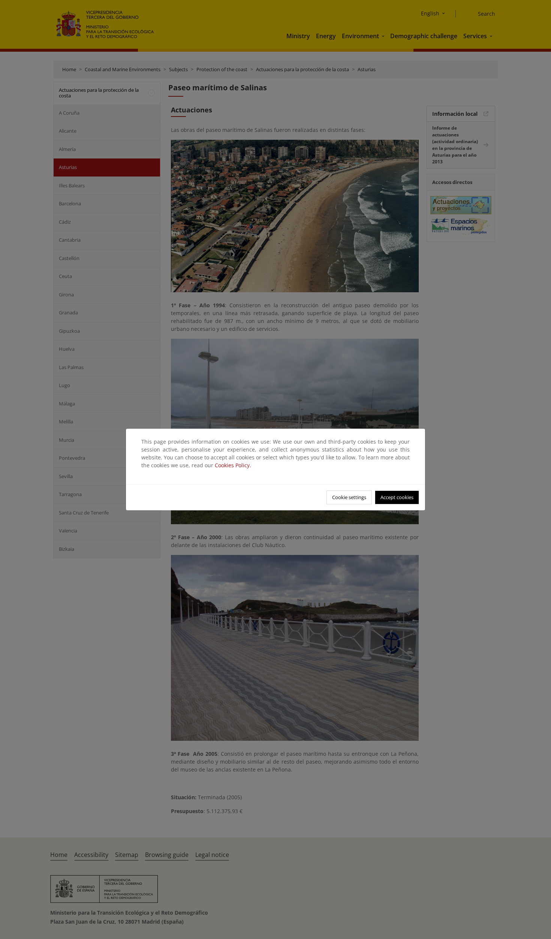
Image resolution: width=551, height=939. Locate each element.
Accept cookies (396, 497)
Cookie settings (349, 497)
